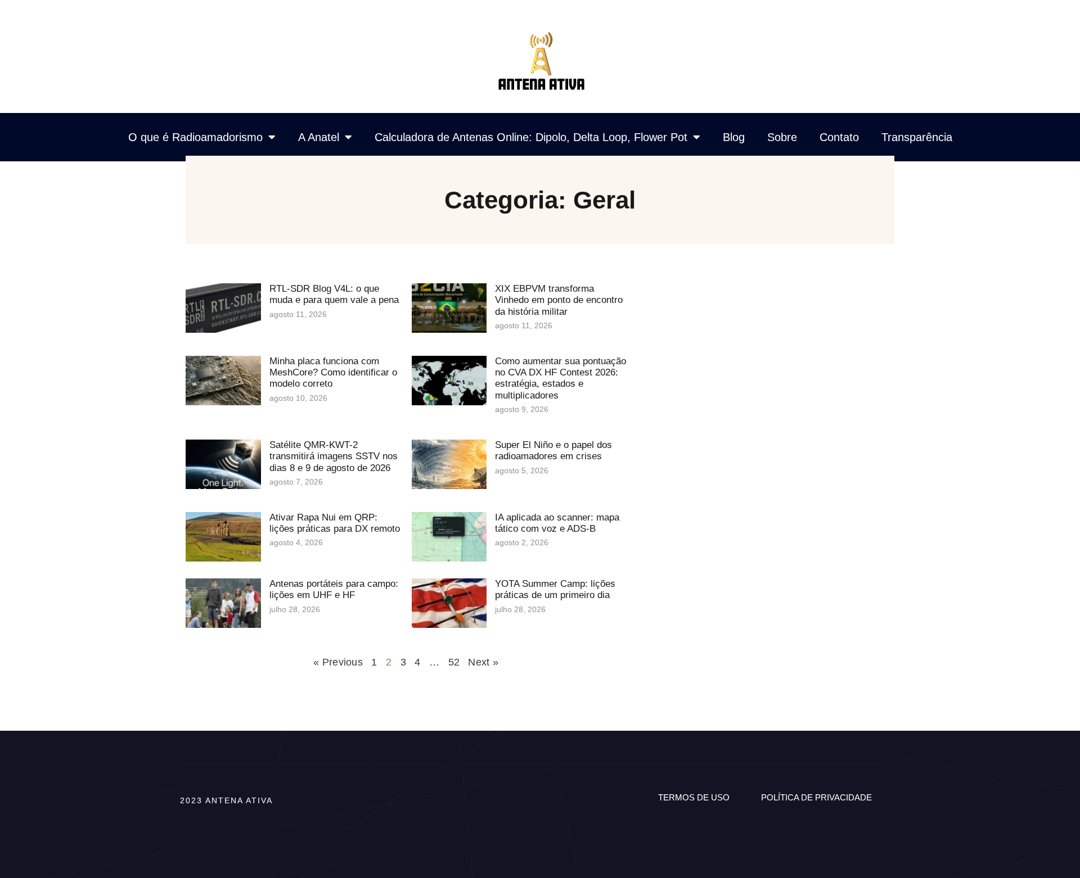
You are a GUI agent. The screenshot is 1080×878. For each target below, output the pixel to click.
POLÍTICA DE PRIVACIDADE (816, 797)
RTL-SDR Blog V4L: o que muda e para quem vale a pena (334, 294)
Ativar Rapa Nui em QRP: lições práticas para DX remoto (334, 523)
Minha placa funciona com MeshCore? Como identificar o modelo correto (333, 373)
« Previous (338, 662)
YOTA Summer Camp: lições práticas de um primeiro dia (555, 589)
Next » (483, 662)
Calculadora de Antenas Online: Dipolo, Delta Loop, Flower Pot (531, 137)
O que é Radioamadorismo (195, 137)
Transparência (916, 137)
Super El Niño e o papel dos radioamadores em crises (553, 450)
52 (454, 662)
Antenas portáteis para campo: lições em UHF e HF (333, 589)
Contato (839, 137)
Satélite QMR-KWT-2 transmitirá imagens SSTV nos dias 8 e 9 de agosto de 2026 (333, 456)
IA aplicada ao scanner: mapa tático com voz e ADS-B (557, 523)
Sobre (782, 137)
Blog (734, 137)
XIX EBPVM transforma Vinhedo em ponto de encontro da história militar (559, 300)
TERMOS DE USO (694, 797)
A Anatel (318, 137)
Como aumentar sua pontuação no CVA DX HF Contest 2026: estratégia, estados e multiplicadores (560, 378)
